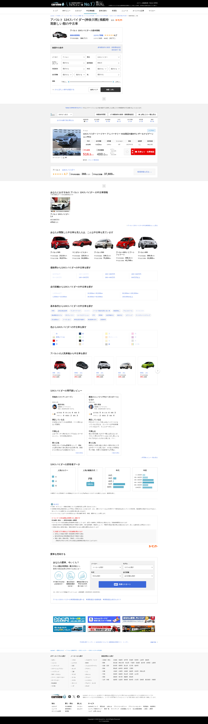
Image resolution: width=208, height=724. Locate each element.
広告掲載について (126, 709)
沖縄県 (154, 679)
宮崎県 (142, 679)
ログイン (139, 3)
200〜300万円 (110, 274)
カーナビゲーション (83, 315)
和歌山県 (142, 671)
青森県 (121, 660)
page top (153, 642)
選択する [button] (66, 63)
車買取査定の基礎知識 (93, 599)
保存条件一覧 (116, 50)
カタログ (78, 11)
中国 (103, 674)
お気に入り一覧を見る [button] (148, 114)
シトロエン (88, 680)
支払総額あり (55, 319)
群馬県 (148, 663)
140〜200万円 (84, 277)
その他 (53, 686)
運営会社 (102, 706)
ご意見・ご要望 (148, 709)
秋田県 (136, 660)
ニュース (125, 11)
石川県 (131, 665)
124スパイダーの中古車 (102, 15)
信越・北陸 (105, 665)
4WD (53, 311)
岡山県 (126, 674)
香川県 (121, 677)
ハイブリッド (55, 671)
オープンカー (55, 680)
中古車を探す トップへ (86, 642)
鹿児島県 (147, 679)
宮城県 (131, 660)
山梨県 (154, 663)
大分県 (136, 679)
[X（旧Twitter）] (74, 696)
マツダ (74, 674)
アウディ (88, 668)
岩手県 (126, 660)
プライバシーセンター (134, 706)
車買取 (114, 11)
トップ (55, 11)
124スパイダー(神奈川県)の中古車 (118, 15)
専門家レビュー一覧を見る (150, 457)
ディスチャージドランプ (143, 315)
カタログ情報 (98, 35)
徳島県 (115, 677)
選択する (101, 74)
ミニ (86, 671)
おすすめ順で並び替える (65, 120)
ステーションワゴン (57, 668)
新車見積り (103, 11)
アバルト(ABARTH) (71, 650)
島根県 (121, 674)
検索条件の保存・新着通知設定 (110, 47)
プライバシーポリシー (120, 706)
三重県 (131, 668)
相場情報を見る (143, 172)
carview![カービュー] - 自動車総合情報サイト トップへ (112, 642)
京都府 (126, 671)
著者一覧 (106, 709)
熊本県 (131, 679)
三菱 (73, 671)
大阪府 (115, 671)
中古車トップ (59, 15)
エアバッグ (129, 315)
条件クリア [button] (94, 89)
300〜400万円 (110, 277)
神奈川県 (121, 663)
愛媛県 (126, 677)
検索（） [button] (110, 89)
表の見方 (56, 504)
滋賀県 (131, 671)
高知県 (131, 677)
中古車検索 (90, 11)
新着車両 (103, 319)
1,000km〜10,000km (60, 297)
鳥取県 (115, 674)
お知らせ (109, 706)
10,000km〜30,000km (95, 293)
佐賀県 (121, 679)
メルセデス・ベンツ (91, 660)
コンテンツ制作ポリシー (95, 709)
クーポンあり (67, 319)
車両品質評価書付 (79, 319)
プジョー (88, 677)
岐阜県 (121, 668)
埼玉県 (127, 663)
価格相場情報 (75, 35)
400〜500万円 (136, 274)
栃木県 (143, 663)
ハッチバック (55, 665)
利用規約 (145, 706)
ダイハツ (74, 683)
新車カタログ (60, 650)
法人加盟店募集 (137, 709)
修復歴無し (116, 311)
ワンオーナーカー (76, 311)
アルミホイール (127, 311)
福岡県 (115, 679)
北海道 (115, 660)
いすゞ (74, 686)
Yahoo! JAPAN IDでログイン (74, 108)
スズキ (74, 680)
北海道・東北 (106, 660)
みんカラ (79, 709)
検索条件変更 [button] (101, 114)
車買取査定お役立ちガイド (112, 599)
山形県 (142, 660)
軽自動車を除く (92, 319)
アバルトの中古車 (89, 15)
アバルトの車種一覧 (78, 15)
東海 (103, 668)
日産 (73, 665)
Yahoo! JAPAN (153, 3)
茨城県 (138, 663)
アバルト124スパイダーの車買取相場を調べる (68, 599)
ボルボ (87, 686)
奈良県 (136, 671)
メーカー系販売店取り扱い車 (101, 311)
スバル (74, 677)
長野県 (121, 665)
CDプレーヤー (69, 315)
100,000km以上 (127, 297)
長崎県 (126, 679)
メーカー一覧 (68, 15)
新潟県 (115, 665)
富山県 (126, 665)
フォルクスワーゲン (91, 665)
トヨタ (74, 660)
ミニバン (54, 663)
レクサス (74, 663)
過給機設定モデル (57, 315)
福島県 (147, 660)
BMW (87, 663)
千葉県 (132, 663)
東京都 (115, 663)
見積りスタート (125, 584)
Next (157, 370)
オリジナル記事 (138, 11)
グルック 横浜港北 (93, 160)
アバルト (56, 170)
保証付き (119, 315)
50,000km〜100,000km (130, 293)
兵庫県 (121, 671)
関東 (103, 663)
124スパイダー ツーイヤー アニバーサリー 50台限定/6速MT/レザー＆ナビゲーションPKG (118, 135)
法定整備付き (110, 315)
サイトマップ (115, 709)
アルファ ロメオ (90, 683)
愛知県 (115, 668)
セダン (53, 660)
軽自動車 (54, 683)
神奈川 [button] (100, 63)
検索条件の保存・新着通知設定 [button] (123, 114)
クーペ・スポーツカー (57, 677)
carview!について (93, 706)
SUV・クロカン (56, 674)
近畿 (103, 671)
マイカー (152, 11)
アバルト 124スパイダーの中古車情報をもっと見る (143, 225)
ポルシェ (88, 674)
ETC (94, 315)
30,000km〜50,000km (95, 297)
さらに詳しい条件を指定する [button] (64, 89)
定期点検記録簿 (62, 311)
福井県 (136, 665)
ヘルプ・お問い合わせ (94, 711)
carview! (52, 15)
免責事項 (152, 706)
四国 (103, 677)
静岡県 (126, 668)
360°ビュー (66, 11)
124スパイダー (68, 170)
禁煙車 (100, 315)
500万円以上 (135, 277)
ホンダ (74, 668)
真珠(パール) (60, 337)
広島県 (131, 674)
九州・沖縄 (105, 679)
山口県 (136, 674)
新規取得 (145, 3)
